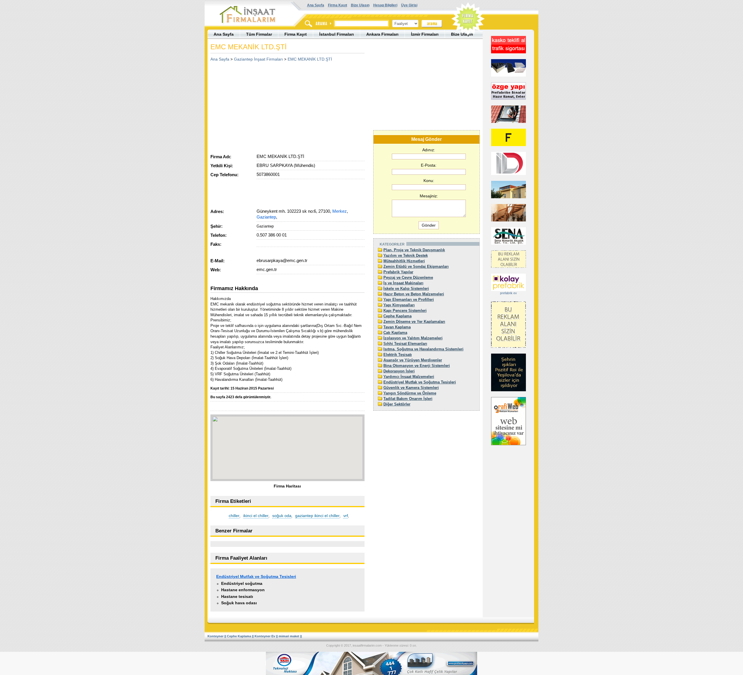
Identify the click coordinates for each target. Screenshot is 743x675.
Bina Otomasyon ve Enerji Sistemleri (416, 365)
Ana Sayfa (315, 5)
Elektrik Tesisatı (397, 354)
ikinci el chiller (255, 515)
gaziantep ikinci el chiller (317, 515)
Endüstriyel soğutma (241, 583)
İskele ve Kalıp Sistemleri (406, 288)
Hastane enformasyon (243, 589)
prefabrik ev (508, 293)
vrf (345, 515)
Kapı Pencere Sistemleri (405, 310)
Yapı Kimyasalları (399, 305)
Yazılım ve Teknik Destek (405, 255)
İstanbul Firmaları (336, 34)
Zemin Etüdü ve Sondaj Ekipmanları (416, 266)
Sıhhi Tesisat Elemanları (405, 343)
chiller (234, 515)
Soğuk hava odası (239, 603)
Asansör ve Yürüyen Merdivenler (412, 360)
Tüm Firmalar (259, 34)
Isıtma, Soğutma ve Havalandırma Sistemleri (423, 349)
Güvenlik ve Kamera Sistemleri (411, 387)
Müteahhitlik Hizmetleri (404, 261)
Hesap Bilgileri (385, 5)
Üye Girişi (409, 5)
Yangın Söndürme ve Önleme (409, 393)
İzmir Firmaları (425, 34)
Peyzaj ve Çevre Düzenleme (408, 277)
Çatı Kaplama (395, 332)
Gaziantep (266, 216)
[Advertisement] (259, 105)
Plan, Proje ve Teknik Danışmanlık (414, 250)
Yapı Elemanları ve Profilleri (408, 299)
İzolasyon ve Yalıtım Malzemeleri (413, 338)
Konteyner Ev (265, 636)
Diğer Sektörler (396, 404)
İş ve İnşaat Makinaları (403, 283)
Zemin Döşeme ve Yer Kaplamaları (414, 321)
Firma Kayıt (337, 5)
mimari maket (289, 636)
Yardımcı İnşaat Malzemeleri (408, 376)
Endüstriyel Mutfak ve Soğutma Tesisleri (256, 576)
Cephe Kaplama (397, 316)
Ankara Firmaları (382, 34)
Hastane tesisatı (237, 596)
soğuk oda (281, 515)
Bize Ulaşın (360, 5)
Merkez (339, 211)
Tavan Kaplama (397, 327)
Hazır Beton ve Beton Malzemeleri (413, 294)
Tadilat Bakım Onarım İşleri (407, 398)
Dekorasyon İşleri (399, 371)
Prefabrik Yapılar (398, 272)
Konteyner (215, 636)
